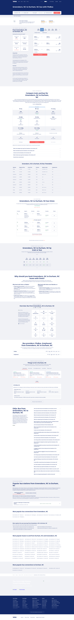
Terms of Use (27, 617)
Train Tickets (15, 598)
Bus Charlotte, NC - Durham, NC (30, 554)
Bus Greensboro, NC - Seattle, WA (54, 541)
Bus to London (25, 604)
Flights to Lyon (34, 601)
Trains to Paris (15, 602)
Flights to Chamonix (35, 600)
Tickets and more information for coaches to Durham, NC (22, 529)
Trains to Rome (15, 601)
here (44, 240)
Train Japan (15, 600)
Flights (25, 1)
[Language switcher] (46, 1)
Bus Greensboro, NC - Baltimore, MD (31, 546)
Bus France (24, 601)
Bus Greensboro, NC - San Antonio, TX (55, 544)
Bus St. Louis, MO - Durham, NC (54, 554)
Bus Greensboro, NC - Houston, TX (42, 544)
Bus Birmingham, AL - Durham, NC (42, 558)
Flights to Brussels (35, 602)
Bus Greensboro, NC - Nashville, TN (30, 548)
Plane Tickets (34, 598)
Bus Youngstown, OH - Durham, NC (30, 568)
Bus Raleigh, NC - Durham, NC (17, 556)
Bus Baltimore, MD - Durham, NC (42, 552)
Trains (19, 1)
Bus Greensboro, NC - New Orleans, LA (43, 546)
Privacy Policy (32, 617)
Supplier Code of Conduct (40, 617)
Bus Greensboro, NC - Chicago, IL (54, 539)
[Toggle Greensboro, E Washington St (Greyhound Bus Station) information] (59, 503)
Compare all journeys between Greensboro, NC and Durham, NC (23, 528)
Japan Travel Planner (55, 601)
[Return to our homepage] (15, 1)
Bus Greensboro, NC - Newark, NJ (18, 546)
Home (14, 574)
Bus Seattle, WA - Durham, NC (42, 550)
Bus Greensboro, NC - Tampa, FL (18, 544)
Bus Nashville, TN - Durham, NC (42, 554)
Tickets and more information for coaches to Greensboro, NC (47, 528)
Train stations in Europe (56, 602)
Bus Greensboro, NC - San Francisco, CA (31, 544)
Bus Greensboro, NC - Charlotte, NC (18, 548)
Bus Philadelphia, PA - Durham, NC (30, 550)
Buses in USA (21, 574)
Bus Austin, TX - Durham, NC (53, 552)
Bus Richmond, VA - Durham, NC (54, 556)
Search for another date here (37, 234)
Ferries (28, 1)
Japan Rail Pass (54, 600)
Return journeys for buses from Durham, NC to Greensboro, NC (23, 526)
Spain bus (24, 600)
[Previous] (24, 259)
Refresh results (36, 207)
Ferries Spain (44, 602)
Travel (53, 598)
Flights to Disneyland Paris (36, 604)
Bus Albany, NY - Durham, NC (29, 556)
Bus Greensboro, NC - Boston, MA (18, 539)
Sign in (60, 1)
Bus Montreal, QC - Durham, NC (30, 558)
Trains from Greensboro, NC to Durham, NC (44, 526)
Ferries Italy (44, 604)
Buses (22, 1)
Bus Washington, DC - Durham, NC (18, 550)
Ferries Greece (44, 600)
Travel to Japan (54, 604)
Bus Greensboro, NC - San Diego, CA (30, 541)
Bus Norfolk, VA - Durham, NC (54, 558)
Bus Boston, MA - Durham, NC (42, 548)
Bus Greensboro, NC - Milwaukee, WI (55, 546)
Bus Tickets (24, 598)
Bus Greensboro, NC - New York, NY (30, 539)
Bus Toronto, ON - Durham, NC (18, 554)
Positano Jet (44, 605)
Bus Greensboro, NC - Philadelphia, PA (19, 516)
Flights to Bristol (35, 605)
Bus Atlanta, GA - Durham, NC (29, 552)
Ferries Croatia (44, 601)
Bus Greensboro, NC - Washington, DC (19, 541)
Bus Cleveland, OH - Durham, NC (18, 558)
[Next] (60, 30)
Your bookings (52, 1)
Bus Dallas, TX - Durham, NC (17, 552)
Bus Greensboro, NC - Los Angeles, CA (43, 539)
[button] (35, 13)
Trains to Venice (15, 604)
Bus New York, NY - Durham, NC (54, 548)
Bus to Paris (25, 605)
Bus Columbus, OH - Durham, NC (42, 556)
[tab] (37, 32)
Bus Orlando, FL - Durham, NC (54, 550)
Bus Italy (24, 602)
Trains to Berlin (15, 605)
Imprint (22, 617)
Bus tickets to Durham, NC (28, 574)
